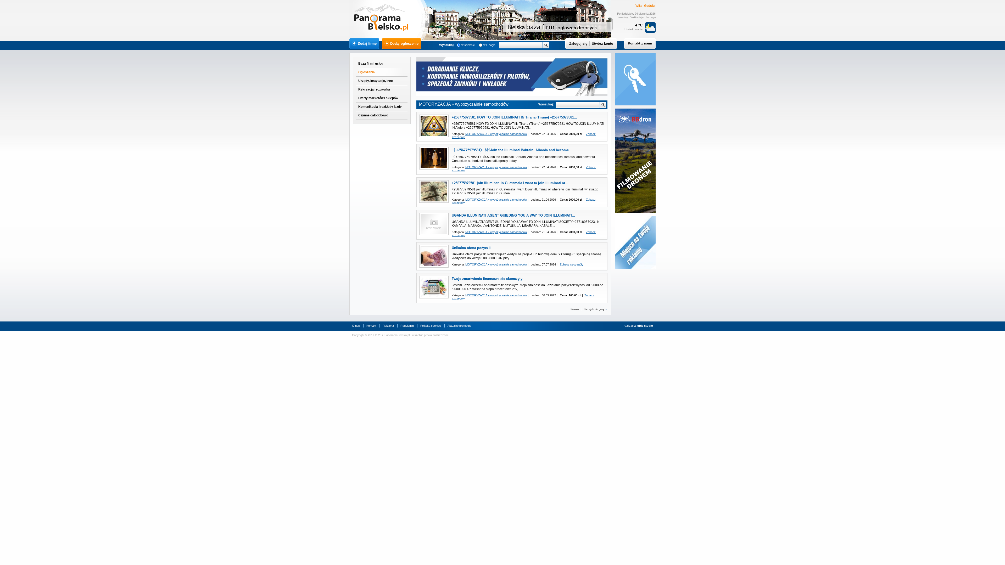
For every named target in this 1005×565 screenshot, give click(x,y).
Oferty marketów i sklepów (378, 98)
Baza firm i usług (370, 63)
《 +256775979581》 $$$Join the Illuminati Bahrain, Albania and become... (512, 150)
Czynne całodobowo (373, 115)
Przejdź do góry (594, 309)
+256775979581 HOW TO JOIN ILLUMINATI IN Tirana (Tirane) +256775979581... (514, 117)
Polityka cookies (430, 325)
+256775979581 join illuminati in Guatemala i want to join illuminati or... (510, 183)
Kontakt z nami (640, 43)
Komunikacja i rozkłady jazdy (380, 107)
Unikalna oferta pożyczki (472, 248)
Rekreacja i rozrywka (374, 89)
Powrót (575, 309)
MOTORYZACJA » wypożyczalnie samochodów (496, 133)
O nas (356, 325)
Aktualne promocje (459, 325)
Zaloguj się (578, 44)
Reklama (388, 325)
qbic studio (645, 325)
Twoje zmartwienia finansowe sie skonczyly (487, 279)
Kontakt (371, 325)
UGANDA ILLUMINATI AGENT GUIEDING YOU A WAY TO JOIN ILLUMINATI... (513, 215)
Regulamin (407, 325)
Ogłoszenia (366, 72)
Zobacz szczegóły (571, 264)
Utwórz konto (602, 44)
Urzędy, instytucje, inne (375, 81)
